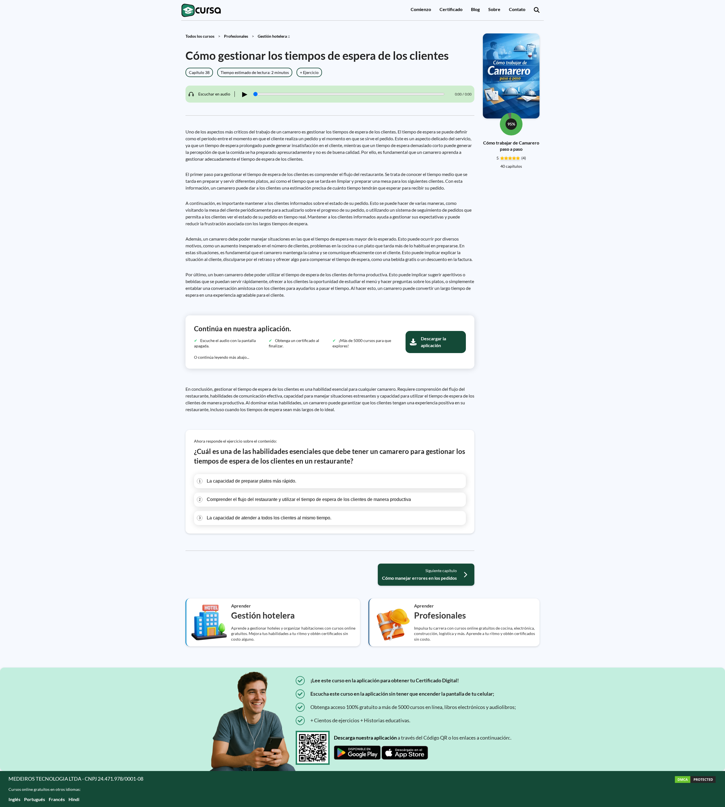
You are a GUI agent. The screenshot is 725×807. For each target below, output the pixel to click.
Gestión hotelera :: (274, 36)
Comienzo (421, 9)
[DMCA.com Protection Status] (695, 789)
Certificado (451, 9)
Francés (57, 799)
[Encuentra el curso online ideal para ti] (537, 10)
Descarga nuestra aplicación (365, 737)
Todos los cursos (199, 36)
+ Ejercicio (309, 72)
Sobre (494, 9)
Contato (517, 9)
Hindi (74, 799)
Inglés (14, 799)
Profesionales (236, 36)
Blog (475, 9)
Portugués (34, 799)
